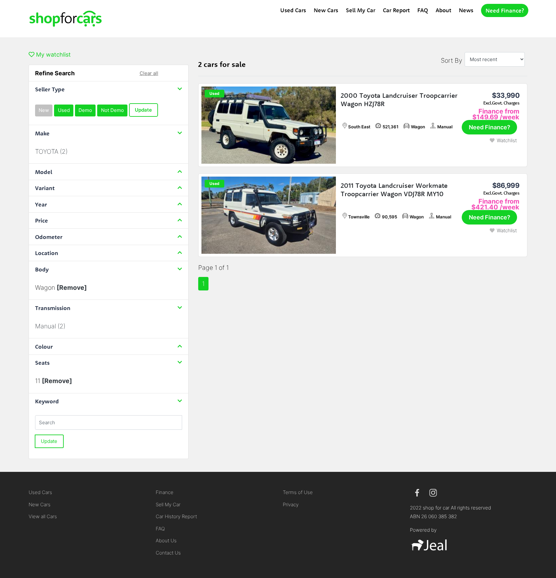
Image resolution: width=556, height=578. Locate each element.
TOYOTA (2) (51, 151)
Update (143, 110)
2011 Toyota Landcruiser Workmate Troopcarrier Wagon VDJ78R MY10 (394, 189)
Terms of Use (298, 492)
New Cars (326, 10)
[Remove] (72, 287)
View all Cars (43, 516)
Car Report (396, 10)
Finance (164, 492)
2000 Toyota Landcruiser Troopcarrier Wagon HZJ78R (399, 99)
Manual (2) (50, 326)
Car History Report (176, 516)
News (466, 10)
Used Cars (293, 10)
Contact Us (168, 553)
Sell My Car (360, 10)
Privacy (291, 504)
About (443, 10)
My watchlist (52, 54)
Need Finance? (505, 10)
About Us (166, 540)
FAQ (422, 10)
